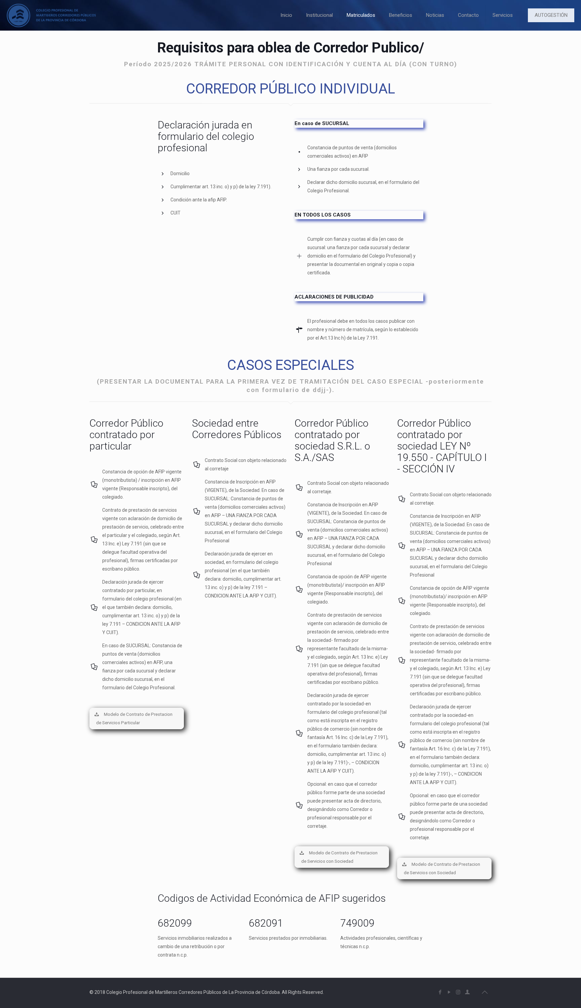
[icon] (467, 992)
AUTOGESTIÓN (551, 15)
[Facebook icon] (439, 992)
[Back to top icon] (484, 992)
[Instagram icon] (458, 992)
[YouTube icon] (449, 992)
